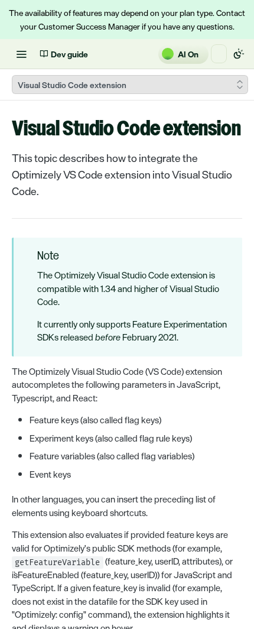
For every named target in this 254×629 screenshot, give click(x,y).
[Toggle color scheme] (238, 53)
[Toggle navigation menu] (21, 53)
